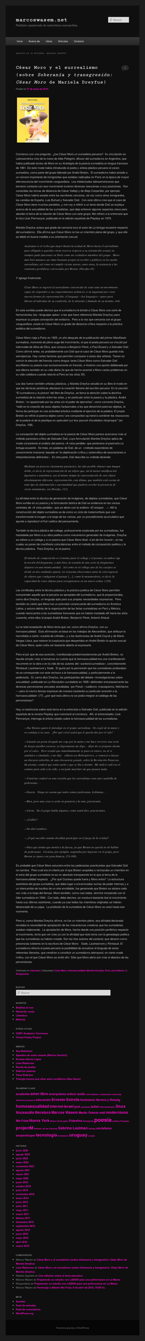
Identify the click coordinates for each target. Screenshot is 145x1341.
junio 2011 (22, 1206)
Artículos (63, 41)
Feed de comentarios (28, 1309)
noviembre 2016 (25, 1194)
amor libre (39, 1093)
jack (77, 1106)
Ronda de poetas (25, 1067)
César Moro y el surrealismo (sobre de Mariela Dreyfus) (64, 75)
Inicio (20, 41)
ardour (71, 1094)
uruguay (78, 1134)
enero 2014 (22, 1198)
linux (121, 1106)
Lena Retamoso (25, 1063)
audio (81, 1094)
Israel (69, 1106)
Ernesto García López (28, 1059)
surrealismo (117, 970)
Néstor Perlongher (59, 1121)
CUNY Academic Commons (32, 1033)
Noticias (20, 1019)
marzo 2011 (22, 1214)
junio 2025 (22, 1158)
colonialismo (92, 1094)
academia (23, 1094)
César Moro (60, 970)
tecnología (46, 1135)
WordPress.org (24, 1313)
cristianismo (105, 1094)
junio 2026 (22, 1150)
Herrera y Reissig (108, 1100)
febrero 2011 (23, 1218)
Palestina (75, 1120)
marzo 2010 (22, 1246)
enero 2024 (22, 1162)
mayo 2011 (22, 1210)
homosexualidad (77, 970)
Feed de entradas (26, 1305)
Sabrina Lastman (26, 1071)
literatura (43, 1112)
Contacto (79, 41)
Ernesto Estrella (65, 1099)
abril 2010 (21, 1242)
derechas (116, 1094)
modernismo (117, 1112)
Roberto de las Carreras (45, 1128)
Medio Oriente (89, 1112)
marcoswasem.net (41, 20)
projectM (24, 1128)
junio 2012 (22, 1202)
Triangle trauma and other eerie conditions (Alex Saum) (48, 1079)
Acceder (20, 1301)
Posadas (124, 1121)
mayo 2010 (22, 1238)
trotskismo (63, 1135)
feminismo (87, 1100)
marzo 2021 (22, 1174)
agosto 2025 (23, 1154)
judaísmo (85, 1106)
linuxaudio (25, 1112)
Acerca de (34, 41)
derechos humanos (25, 1100)
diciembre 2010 (25, 1222)
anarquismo (57, 1094)
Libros (49, 41)
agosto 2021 (23, 1170)
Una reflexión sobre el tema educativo (61, 1275)
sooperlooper (25, 1135)
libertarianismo (107, 1106)
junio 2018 (22, 1190)
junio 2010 (22, 1234)
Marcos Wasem (64, 1112)
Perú (107, 970)
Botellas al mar (24, 1007)
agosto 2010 (23, 1230)
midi (102, 1112)
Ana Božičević (24, 1051)
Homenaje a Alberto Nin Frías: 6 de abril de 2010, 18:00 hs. (71, 1287)
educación (43, 1100)
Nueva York (39, 1120)
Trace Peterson (24, 1075)
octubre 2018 (23, 1186)
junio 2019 (22, 1182)
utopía (91, 1135)
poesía (103, 1120)
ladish (95, 1106)
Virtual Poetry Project (28, 1037)
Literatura (35, 970)
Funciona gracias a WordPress (72, 1328)
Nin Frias (22, 1120)
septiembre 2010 (25, 1226)
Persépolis (88, 1121)
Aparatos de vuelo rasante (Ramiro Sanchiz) (41, 1055)
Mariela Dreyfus (95, 970)
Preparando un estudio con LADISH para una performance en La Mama (78, 1279)
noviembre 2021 (25, 1166)
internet (56, 1106)
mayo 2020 (22, 1178)
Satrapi (92, 1128)
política (116, 1121)
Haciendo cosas (25, 1011)
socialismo (104, 1128)
